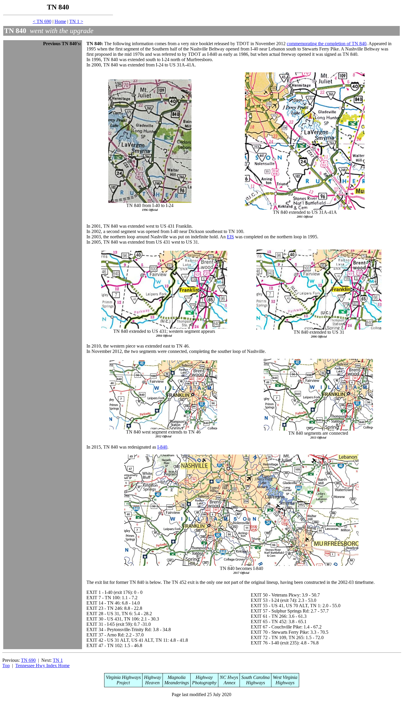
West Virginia (285, 677)
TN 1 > (76, 21)
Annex (228, 682)
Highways (255, 682)
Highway (152, 677)
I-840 (162, 446)
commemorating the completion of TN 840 (326, 43)
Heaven (152, 682)
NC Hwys (229, 677)
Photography (204, 682)
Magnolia (177, 677)
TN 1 (58, 660)
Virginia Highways (123, 677)
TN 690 (28, 660)
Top (6, 665)
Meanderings (176, 682)
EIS (230, 236)
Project (123, 682)
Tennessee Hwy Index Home (42, 665)
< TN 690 (42, 21)
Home (60, 21)
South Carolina (255, 677)
